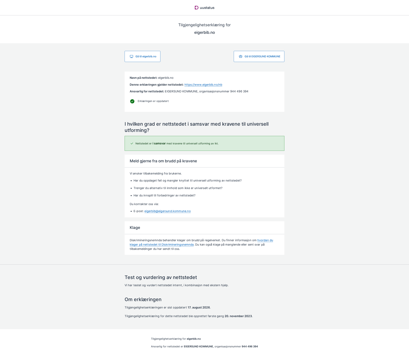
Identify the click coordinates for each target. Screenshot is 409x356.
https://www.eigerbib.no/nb (203, 84)
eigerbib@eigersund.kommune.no (167, 211)
